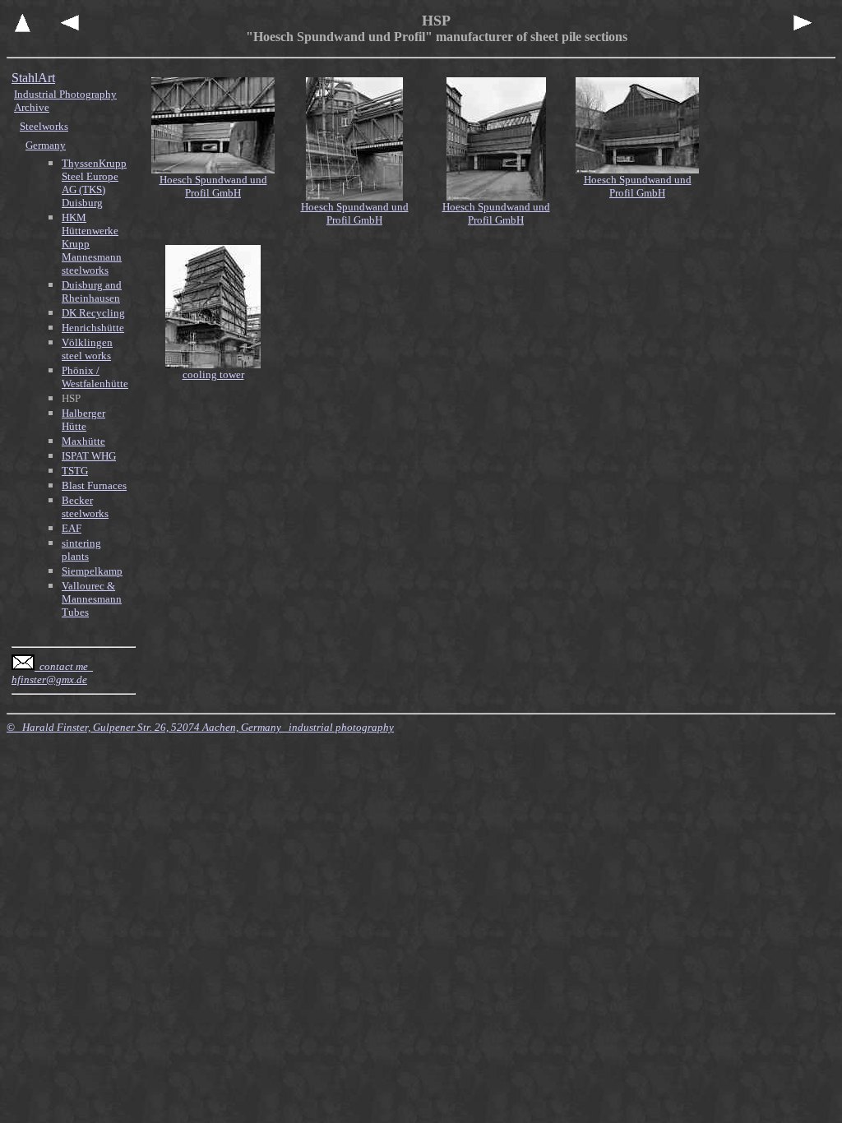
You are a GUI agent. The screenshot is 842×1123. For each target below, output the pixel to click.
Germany (45, 145)
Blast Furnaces (94, 485)
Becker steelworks (85, 507)
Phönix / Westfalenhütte (95, 377)
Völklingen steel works (87, 349)
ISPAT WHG (89, 456)
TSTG (75, 470)
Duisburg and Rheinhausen (92, 291)
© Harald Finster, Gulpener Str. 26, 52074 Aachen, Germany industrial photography (200, 727)
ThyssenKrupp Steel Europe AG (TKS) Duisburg (94, 183)
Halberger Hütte (83, 419)
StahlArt (33, 78)
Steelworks (44, 126)
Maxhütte (83, 441)
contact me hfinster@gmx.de (52, 673)
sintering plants (81, 549)
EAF (71, 528)
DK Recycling (93, 313)
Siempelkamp (92, 571)
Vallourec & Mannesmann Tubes (92, 599)
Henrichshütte (93, 327)
